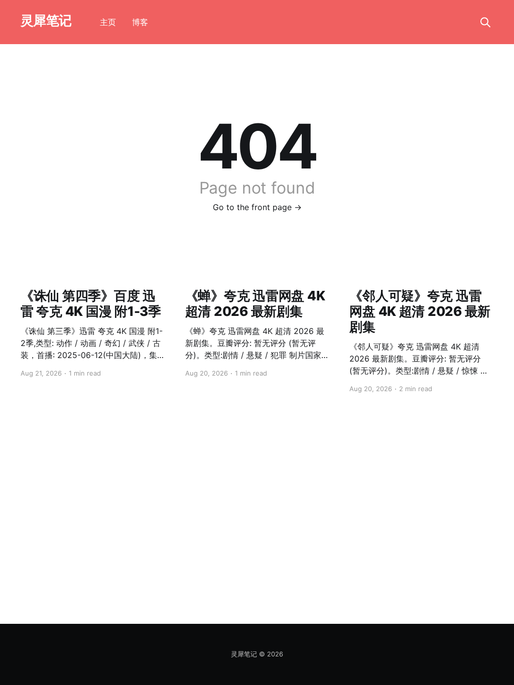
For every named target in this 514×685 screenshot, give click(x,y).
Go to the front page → (257, 207)
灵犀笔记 (46, 21)
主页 (108, 22)
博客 (140, 22)
